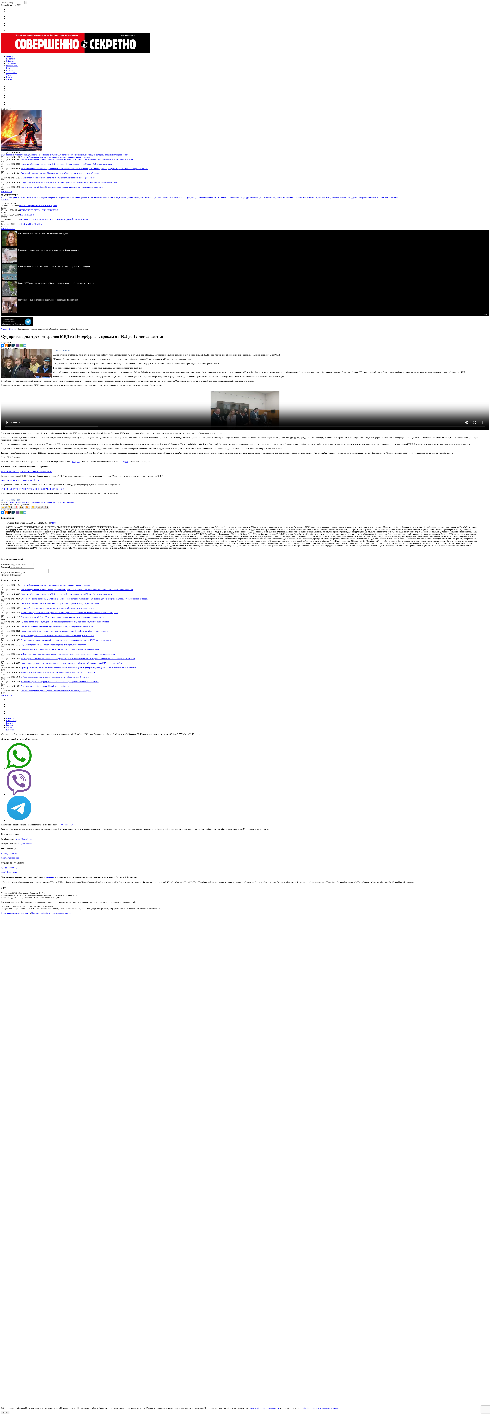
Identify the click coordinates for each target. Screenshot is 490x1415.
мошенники (343, 197)
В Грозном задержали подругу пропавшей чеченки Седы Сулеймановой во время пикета (60, 681)
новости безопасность (47, 502)
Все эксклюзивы (8, 228)
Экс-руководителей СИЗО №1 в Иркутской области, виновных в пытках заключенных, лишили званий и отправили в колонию (77, 159)
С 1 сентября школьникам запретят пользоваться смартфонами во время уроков (55, 157)
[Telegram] (24, 345)
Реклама (9, 723)
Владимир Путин (110, 197)
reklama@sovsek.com (10, 858)
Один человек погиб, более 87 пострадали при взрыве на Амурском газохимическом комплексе (62, 187)
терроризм (235, 197)
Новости (10, 718)
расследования (309, 197)
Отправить (15, 575)
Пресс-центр (11, 721)
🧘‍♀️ (46, 507)
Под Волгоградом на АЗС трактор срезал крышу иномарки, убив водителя (53, 645)
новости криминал (66, 502)
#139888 (54, 523)
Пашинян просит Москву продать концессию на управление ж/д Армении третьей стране (60, 649)
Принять (5, 1413)
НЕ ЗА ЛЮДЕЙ (27, 215)
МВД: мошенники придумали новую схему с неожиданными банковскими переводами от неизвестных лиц (68, 654)
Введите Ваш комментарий (13, 572)
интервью (395, 197)
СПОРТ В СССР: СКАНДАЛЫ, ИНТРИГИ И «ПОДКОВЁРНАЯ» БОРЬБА (54, 219)
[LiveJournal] (13, 345)
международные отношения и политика (285, 197)
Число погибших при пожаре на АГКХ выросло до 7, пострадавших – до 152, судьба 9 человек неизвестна (67, 164)
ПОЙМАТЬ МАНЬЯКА (31, 224)
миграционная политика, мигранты (375, 197)
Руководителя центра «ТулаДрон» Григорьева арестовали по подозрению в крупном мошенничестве (65, 622)
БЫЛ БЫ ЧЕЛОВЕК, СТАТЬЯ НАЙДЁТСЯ (20, 480)
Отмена (5, 575)
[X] (9, 345)
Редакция (10, 725)
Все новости (6, 191)
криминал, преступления (327, 197)
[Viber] (17, 345)
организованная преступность (151, 197)
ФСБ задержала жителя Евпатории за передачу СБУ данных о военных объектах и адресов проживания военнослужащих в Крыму (78, 658)
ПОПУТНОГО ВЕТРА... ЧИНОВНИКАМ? (39, 210)
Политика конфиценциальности (15, 913)
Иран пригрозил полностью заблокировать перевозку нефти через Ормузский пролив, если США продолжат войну (71, 663)
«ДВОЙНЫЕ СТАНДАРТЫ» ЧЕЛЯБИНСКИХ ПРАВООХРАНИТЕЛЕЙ (33, 489)
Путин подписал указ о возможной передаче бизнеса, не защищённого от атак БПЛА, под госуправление (67, 640)
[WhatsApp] (21, 345)
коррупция (354, 197)
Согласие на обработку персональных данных (51, 913)
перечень (50, 877)
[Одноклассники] (6, 345)
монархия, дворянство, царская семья (55, 197)
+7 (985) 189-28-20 (65, 825)
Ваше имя (5, 564)
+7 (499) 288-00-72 (26, 843)
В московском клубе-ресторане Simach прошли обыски (45, 686)
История (10, 730)
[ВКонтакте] (2, 345)
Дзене (125, 461)
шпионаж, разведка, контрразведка (87, 197)
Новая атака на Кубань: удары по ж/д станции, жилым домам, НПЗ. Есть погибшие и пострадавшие (64, 631)
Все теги (5, 200)
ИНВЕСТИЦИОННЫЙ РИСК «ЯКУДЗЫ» (38, 206)
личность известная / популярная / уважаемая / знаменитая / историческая (197, 197)
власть (135, 197)
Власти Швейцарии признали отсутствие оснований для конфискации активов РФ (57, 626)
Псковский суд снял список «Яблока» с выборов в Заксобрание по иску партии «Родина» (60, 173)
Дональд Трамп (125, 197)
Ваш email (5, 567)
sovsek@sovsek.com (24, 839)
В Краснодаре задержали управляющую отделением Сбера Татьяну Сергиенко (55, 677)
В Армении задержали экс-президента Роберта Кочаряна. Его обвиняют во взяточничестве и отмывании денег (69, 182)
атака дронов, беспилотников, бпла (23, 197)
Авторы (9, 727)
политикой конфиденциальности (264, 1408)
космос (4, 197)
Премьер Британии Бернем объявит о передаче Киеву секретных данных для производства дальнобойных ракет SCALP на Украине (78, 668)
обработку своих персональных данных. (320, 1408)
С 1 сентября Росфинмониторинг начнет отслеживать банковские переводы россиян (58, 178)
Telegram (75, 461)
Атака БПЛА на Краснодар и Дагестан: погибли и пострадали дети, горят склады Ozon (59, 672)
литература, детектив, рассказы (253, 197)
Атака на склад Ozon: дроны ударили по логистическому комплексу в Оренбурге (56, 691)
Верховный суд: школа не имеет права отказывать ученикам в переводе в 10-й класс (57, 635)
